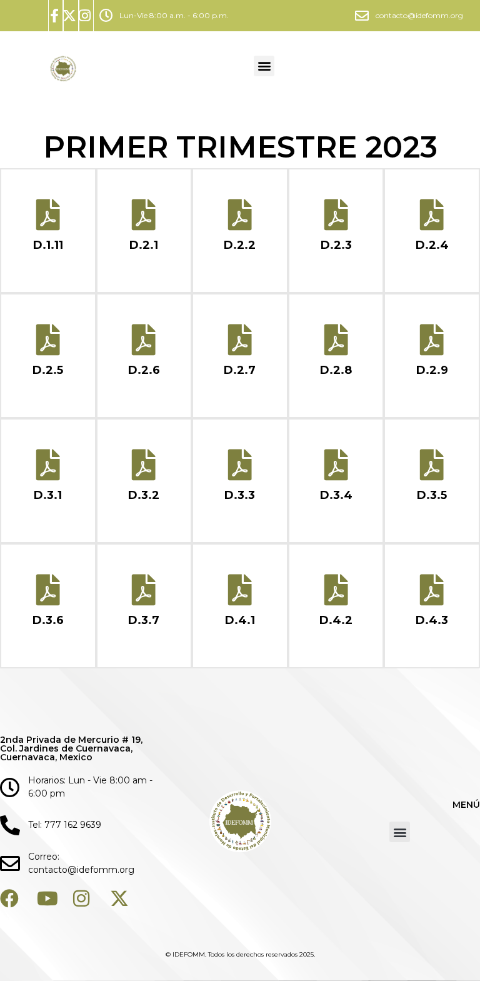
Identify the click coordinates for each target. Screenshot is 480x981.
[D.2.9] (432, 339)
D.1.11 (48, 245)
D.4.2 (335, 620)
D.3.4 (336, 495)
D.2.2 (240, 245)
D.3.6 (48, 620)
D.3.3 (239, 495)
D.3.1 (48, 495)
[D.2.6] (143, 339)
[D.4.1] (240, 589)
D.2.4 (432, 245)
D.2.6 (144, 370)
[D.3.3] (240, 464)
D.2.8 (336, 370)
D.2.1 (143, 245)
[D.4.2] (336, 589)
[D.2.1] (143, 214)
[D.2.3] (336, 214)
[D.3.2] (143, 464)
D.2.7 (240, 370)
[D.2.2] (240, 214)
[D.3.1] (48, 464)
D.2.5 (47, 370)
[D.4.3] (432, 589)
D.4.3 (432, 620)
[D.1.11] (48, 214)
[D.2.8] (336, 339)
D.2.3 (336, 245)
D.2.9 (432, 370)
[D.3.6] (48, 589)
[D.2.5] (48, 339)
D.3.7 (143, 620)
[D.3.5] (432, 464)
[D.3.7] (143, 589)
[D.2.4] (432, 214)
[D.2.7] (240, 339)
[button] (264, 66)
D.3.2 (143, 495)
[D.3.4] (336, 464)
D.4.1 (240, 620)
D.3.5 (432, 495)
